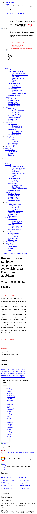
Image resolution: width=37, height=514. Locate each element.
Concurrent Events (10, 146)
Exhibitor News (17, 126)
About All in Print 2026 (19, 73)
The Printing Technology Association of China (21, 452)
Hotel (13, 139)
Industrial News (17, 128)
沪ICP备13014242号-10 (19, 505)
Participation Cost (23, 483)
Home (6, 68)
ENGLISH (20, 13)
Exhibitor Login (5, 483)
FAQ (13, 81)
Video (14, 80)
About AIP (8, 70)
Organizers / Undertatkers (20, 75)
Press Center (8, 122)
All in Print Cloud (10, 150)
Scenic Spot (15, 141)
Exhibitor (7, 97)
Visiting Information (7, 488)
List (2, 367)
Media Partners (16, 133)
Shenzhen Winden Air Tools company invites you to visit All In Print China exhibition (10, 430)
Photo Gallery (16, 92)
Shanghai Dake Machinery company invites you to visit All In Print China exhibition (10, 412)
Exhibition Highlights (18, 78)
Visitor (7, 107)
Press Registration (17, 131)
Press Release (13, 253)
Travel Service (9, 136)
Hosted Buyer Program (25, 485)
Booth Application (24, 480)
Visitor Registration (18, 110)
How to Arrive (16, 87)
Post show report (17, 90)
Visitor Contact (16, 112)
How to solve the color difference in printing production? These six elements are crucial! (11, 395)
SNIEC (14, 85)
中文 (15, 13)
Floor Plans (15, 76)
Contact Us (8, 148)
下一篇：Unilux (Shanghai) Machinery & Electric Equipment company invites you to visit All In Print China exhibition (13, 375)
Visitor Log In (16, 114)
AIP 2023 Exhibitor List (19, 93)
